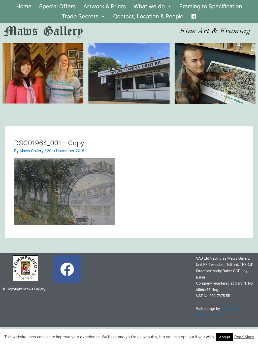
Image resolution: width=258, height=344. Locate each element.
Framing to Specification (210, 6)
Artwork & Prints (104, 6)
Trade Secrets (80, 16)
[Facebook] (193, 15)
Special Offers (57, 6)
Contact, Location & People (148, 16)
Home (23, 6)
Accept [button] (224, 337)
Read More (244, 336)
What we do (149, 6)
